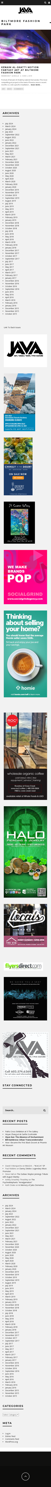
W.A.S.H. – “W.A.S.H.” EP (35, 1166)
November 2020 (12, 165)
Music (9, 89)
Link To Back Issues (12, 327)
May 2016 (9, 294)
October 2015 (11, 314)
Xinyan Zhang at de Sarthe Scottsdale (21, 1134)
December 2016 (12, 281)
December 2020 (12, 162)
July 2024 (9, 123)
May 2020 (9, 176)
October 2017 (11, 256)
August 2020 (10, 170)
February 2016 (11, 303)
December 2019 (12, 189)
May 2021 (9, 154)
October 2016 (11, 286)
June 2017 (9, 264)
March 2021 (10, 156)
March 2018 (10, 242)
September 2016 (12, 289)
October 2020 (11, 167)
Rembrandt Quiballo (10, 76)
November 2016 (12, 283)
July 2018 (9, 231)
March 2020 (10, 181)
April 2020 (9, 178)
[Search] (45, 2)
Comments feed (12, 1439)
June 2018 (9, 234)
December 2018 (12, 223)
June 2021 (9, 151)
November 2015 (12, 311)
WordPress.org (11, 1442)
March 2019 (10, 214)
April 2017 (9, 269)
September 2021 (12, 148)
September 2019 (12, 198)
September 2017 (12, 258)
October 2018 (11, 228)
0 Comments (18, 89)
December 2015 (12, 308)
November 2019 (12, 192)
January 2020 (10, 187)
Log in (7, 1433)
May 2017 (9, 267)
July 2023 (9, 132)
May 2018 (9, 236)
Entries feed (10, 1436)
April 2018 (9, 239)
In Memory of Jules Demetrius (31, 1185)
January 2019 (10, 220)
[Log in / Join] (49, 2)
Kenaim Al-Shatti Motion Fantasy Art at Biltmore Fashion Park (20, 70)
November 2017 (12, 253)
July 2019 (9, 203)
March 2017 (10, 272)
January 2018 (10, 247)
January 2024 (10, 129)
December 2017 (12, 250)
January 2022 (10, 143)
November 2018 (12, 225)
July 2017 (9, 261)
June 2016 (9, 292)
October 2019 (11, 195)
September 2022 (12, 134)
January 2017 (10, 278)
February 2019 (11, 217)
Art (3, 89)
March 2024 (10, 126)
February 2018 (11, 245)
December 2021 (12, 145)
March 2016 (10, 300)
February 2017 (11, 275)
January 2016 (10, 305)
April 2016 (9, 297)
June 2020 (9, 173)
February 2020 (11, 184)
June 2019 (9, 206)
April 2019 (9, 212)
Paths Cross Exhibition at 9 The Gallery (21, 1131)
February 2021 (11, 159)
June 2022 (9, 140)
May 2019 (9, 209)
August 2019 (10, 201)
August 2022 (10, 137)
